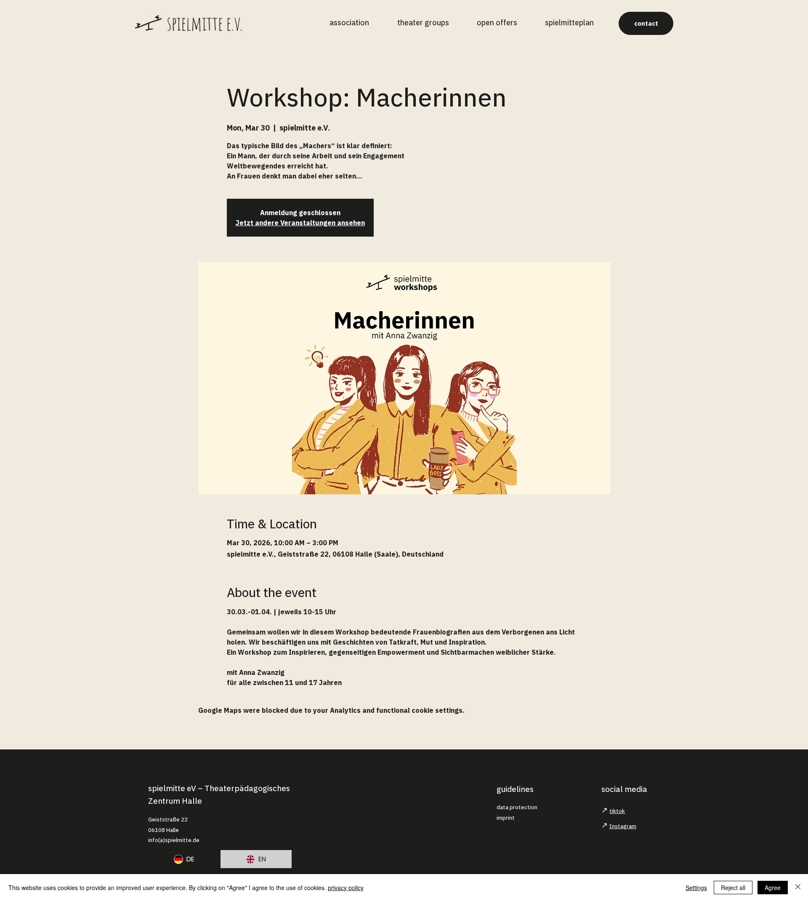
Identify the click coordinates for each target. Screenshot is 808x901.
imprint (506, 817)
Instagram (622, 826)
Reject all (733, 887)
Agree (773, 887)
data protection (517, 807)
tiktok (617, 811)
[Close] (798, 887)
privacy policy (346, 887)
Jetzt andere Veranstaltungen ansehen (300, 223)
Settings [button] (696, 887)
